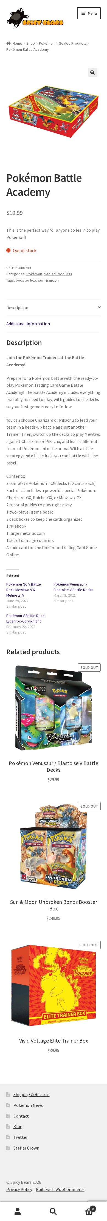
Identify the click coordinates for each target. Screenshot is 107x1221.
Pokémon (47, 43)
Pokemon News (28, 1105)
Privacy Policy (19, 1189)
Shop (30, 43)
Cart (82, 1207)
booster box (26, 280)
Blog (17, 1126)
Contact (21, 1116)
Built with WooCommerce (60, 1189)
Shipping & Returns (31, 1094)
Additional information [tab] (28, 323)
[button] (92, 72)
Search (53, 1211)
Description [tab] (17, 307)
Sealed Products (72, 43)
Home (17, 43)
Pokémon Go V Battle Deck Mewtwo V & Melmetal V (23, 590)
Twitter (20, 1137)
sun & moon (48, 280)
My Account (18, 1211)
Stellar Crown (26, 1148)
